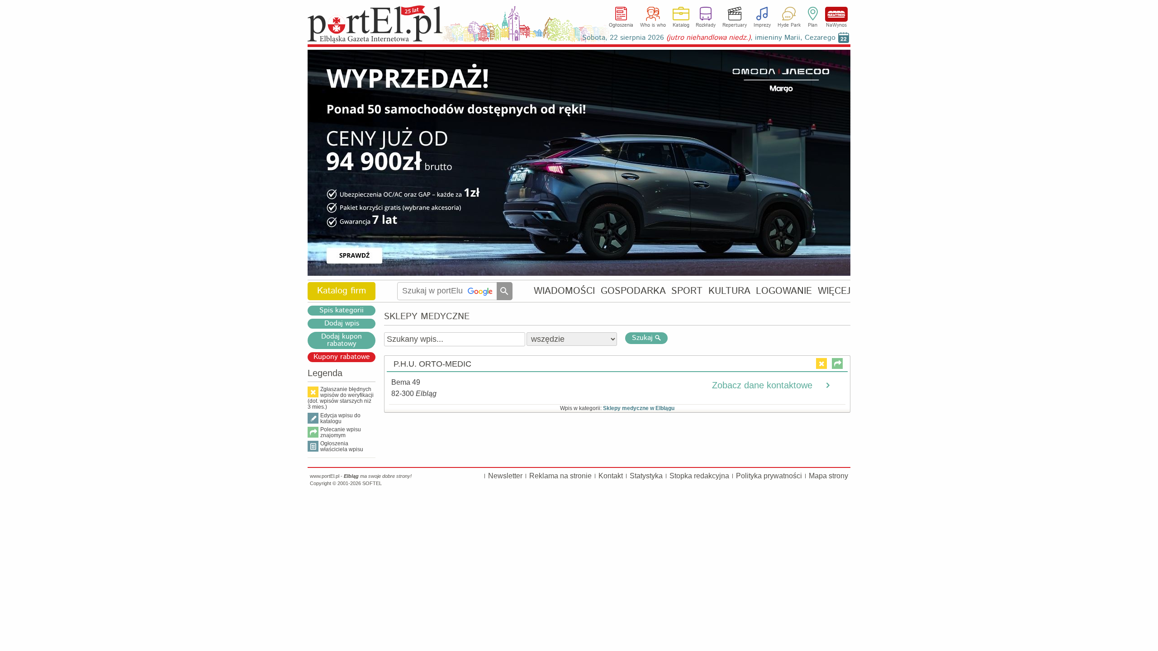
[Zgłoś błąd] (821, 363)
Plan (812, 25)
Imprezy (762, 25)
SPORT (686, 291)
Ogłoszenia (621, 25)
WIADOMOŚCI (564, 291)
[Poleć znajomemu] (837, 363)
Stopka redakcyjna (699, 476)
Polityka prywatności (769, 476)
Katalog (681, 25)
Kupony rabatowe (341, 357)
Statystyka (646, 476)
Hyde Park (789, 25)
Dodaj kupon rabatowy (341, 340)
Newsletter (505, 476)
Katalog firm (341, 290)
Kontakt (610, 476)
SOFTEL (372, 483)
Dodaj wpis (341, 324)
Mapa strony (828, 476)
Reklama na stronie (560, 476)
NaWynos (836, 14)
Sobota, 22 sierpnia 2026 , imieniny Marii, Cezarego (708, 38)
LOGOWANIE (784, 291)
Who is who (653, 25)
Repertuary (734, 25)
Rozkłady (706, 25)
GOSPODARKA (633, 291)
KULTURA (729, 291)
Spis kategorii (341, 311)
